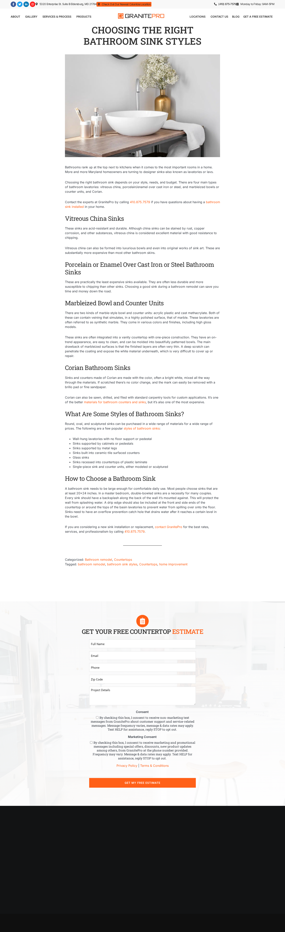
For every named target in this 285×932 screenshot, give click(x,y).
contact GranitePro (168, 527)
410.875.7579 (140, 202)
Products (83, 16)
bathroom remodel (91, 564)
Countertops (123, 559)
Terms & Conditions (154, 766)
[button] (255, 4)
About (15, 16)
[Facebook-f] (13, 4)
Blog (235, 16)
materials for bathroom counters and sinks (115, 402)
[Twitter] (19, 4)
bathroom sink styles (122, 564)
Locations (198, 16)
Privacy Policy (127, 766)
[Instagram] (32, 4)
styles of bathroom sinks (142, 428)
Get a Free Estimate (258, 16)
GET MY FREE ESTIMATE (142, 782)
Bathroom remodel (98, 559)
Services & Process (56, 16)
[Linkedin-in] (26, 4)
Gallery (31, 16)
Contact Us (219, 16)
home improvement (173, 564)
